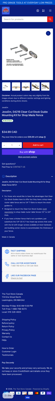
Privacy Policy (8, 330)
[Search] (50, 19)
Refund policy (8, 323)
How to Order (8, 348)
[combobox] (27, 19)
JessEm (5, 107)
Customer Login (9, 351)
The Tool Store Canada (22, 389)
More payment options (27, 157)
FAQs (4, 340)
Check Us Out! (17, 278)
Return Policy (8, 326)
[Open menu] (50, 10)
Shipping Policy (9, 319)
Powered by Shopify (41, 389)
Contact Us (7, 337)
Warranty (6, 333)
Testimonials (7, 355)
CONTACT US (19, 167)
